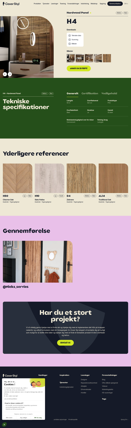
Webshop (94, 4)
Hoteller (83, 393)
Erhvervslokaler (86, 389)
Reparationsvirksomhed (89, 383)
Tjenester (46, 4)
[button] (4, 424)
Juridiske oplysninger (60, 419)
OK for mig (38, 417)
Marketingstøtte (107, 389)
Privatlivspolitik (72, 419)
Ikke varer (9, 417)
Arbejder (84, 386)
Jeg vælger (23, 417)
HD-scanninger (107, 393)
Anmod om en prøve (78, 69)
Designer (84, 380)
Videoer (104, 386)
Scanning (75, 40)
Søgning (103, 4)
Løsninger (85, 375)
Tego (104, 399)
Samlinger (42, 375)
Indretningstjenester (66, 387)
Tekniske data (76, 35)
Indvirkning (85, 4)
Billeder (74, 44)
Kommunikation (115, 4)
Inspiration (64, 375)
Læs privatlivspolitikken (10, 399)
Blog (103, 380)
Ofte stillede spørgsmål (110, 383)
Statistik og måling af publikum (14, 409)
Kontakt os (65, 343)
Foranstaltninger (109, 375)
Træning (63, 4)
